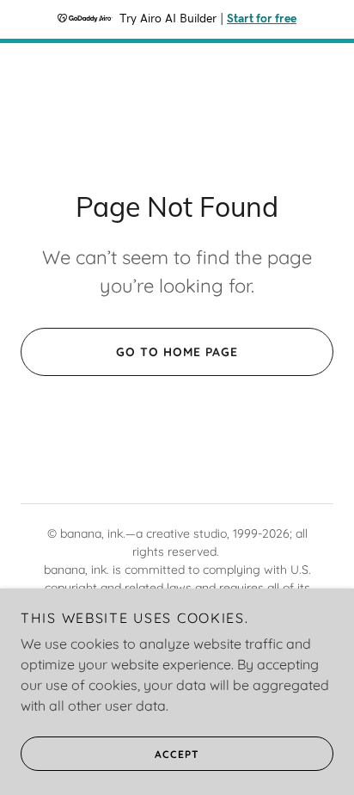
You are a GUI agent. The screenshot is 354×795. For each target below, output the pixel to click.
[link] (176, 103)
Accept (177, 754)
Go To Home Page (177, 352)
